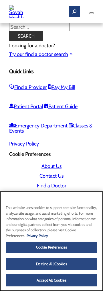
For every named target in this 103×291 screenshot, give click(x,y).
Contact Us (51, 176)
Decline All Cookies (51, 263)
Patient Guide (63, 106)
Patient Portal (28, 106)
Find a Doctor (51, 185)
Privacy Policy (24, 144)
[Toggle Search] (74, 11)
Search (26, 36)
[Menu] (91, 13)
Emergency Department (41, 126)
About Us (51, 166)
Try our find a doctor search (38, 54)
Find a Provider (30, 87)
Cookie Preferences (51, 247)
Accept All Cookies (51, 280)
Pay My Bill (63, 87)
